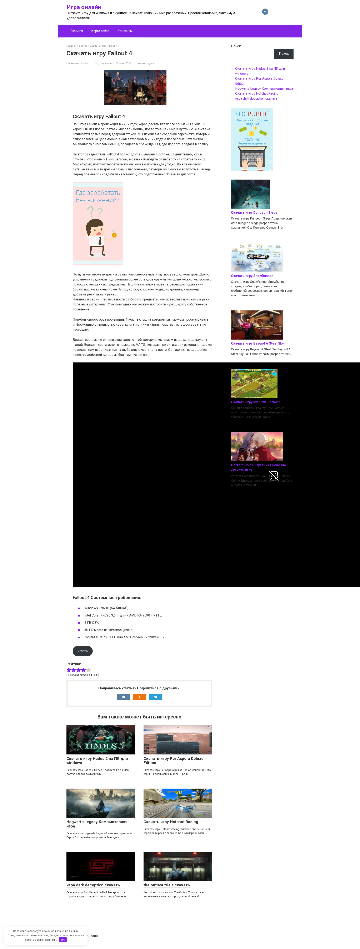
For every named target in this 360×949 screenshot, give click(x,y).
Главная (77, 31)
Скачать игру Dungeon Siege (254, 213)
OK (63, 939)
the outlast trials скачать (167, 885)
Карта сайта (100, 31)
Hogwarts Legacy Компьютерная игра (97, 824)
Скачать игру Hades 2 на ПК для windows (97, 760)
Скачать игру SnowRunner (252, 276)
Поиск (236, 46)
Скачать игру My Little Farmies (256, 402)
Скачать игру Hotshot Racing (171, 821)
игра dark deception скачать (93, 885)
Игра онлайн (84, 7)
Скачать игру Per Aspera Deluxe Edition (174, 760)
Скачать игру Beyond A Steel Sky (257, 343)
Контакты (125, 31)
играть (83, 651)
